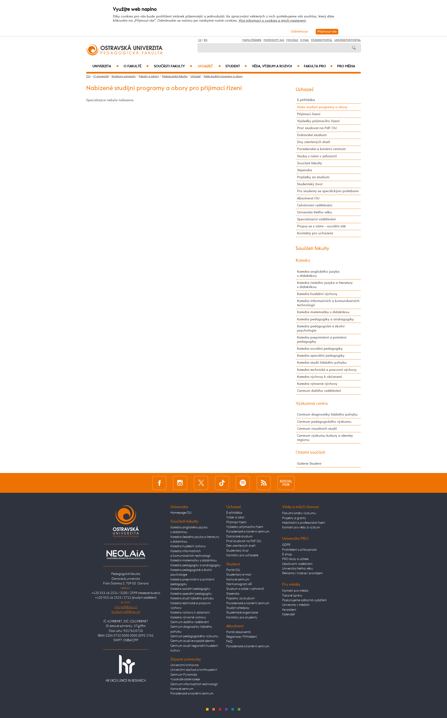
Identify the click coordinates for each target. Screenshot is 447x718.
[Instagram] (180, 483)
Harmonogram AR (239, 584)
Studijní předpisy (237, 608)
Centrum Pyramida (183, 674)
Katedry (303, 260)
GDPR (286, 545)
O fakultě (136, 66)
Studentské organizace (242, 612)
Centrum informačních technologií (194, 684)
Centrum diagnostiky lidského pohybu (327, 414)
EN (205, 40)
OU (88, 76)
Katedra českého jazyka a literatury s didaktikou (325, 285)
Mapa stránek (251, 40)
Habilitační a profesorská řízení (303, 522)
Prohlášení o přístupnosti (299, 549)
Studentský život (309, 184)
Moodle (292, 40)
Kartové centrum (181, 689)
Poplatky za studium (313, 177)
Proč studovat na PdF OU (317, 128)
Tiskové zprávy (292, 595)
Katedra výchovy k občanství (319, 377)
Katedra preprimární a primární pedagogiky (321, 339)
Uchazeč (209, 66)
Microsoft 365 (274, 40)
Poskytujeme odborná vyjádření (304, 600)
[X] (201, 483)
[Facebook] (159, 483)
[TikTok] (222, 483)
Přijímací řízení (308, 114)
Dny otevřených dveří (313, 142)
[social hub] (286, 483)
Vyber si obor (235, 517)
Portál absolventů (238, 632)
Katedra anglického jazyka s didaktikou (318, 274)
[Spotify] (243, 483)
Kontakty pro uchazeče (315, 233)
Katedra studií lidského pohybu (322, 362)
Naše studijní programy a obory (223, 76)
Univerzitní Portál (347, 40)
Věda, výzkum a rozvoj (275, 66)
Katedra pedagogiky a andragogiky (325, 319)
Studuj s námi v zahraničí (317, 156)
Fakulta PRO (318, 66)
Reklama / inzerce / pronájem (302, 573)
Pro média (346, 66)
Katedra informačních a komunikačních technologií (328, 303)
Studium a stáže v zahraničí (245, 589)
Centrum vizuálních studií (317, 428)
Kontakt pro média (295, 590)
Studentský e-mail (238, 574)
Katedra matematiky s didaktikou (323, 312)
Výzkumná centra (312, 404)
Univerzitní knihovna (184, 665)
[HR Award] (126, 668)
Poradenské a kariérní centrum (321, 149)
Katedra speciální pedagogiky (321, 355)
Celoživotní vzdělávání (314, 205)
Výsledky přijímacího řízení (318, 121)
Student (236, 66)
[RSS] (264, 483)
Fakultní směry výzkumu (299, 513)
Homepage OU (180, 512)
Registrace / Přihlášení (241, 636)
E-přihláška (306, 100)
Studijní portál (321, 40)
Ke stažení (289, 609)
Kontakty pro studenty (241, 617)
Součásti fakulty (173, 66)
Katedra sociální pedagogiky (320, 348)
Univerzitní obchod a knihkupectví (193, 669)
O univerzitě (100, 76)
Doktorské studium (312, 135)
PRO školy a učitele (295, 559)
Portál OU (233, 570)
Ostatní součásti (310, 452)
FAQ (229, 641)
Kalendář (288, 614)
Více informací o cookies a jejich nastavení (272, 20)
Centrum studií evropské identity (192, 641)
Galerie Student (309, 463)
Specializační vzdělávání (316, 219)
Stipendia (304, 170)
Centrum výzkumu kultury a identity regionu (325, 438)
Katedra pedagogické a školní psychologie (321, 328)
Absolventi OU (308, 198)
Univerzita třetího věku (314, 212)
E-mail (304, 40)
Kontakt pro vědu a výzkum (301, 527)
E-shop (287, 554)
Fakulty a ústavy (149, 76)
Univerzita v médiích (296, 605)
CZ (199, 40)
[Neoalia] (126, 554)
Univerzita (105, 66)
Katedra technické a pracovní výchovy (327, 370)
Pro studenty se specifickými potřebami (328, 191)
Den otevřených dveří (240, 545)
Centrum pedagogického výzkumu (324, 421)
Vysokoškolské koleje (185, 679)
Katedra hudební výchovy (317, 294)
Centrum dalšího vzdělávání (319, 391)
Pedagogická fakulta (174, 76)
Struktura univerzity (124, 76)
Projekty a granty (294, 518)
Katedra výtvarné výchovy (317, 384)
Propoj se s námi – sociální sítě (321, 226)
